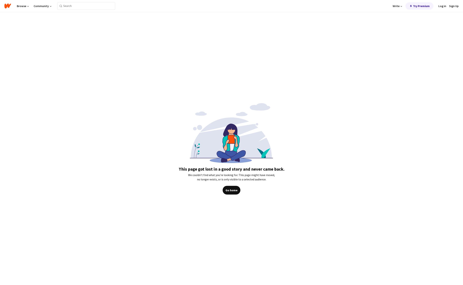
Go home (231, 190)
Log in (442, 6)
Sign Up (454, 6)
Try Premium (421, 6)
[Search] (60, 6)
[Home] (7, 6)
